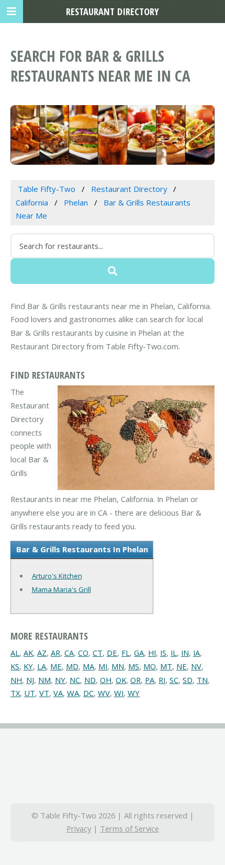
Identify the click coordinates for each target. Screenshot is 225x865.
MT (166, 666)
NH (16, 680)
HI (152, 652)
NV (196, 666)
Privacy (78, 828)
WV (104, 693)
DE (112, 652)
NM (44, 680)
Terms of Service (129, 828)
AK (28, 652)
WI (118, 693)
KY (28, 666)
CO (83, 652)
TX (15, 693)
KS (14, 666)
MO (149, 666)
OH (105, 680)
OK (121, 680)
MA (88, 666)
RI (162, 680)
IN (185, 652)
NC (75, 680)
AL (14, 652)
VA (58, 693)
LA (41, 666)
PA (149, 680)
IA (196, 652)
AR (55, 652)
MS (133, 666)
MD (72, 666)
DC (88, 693)
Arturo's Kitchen (57, 576)
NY (60, 680)
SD (188, 680)
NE (181, 666)
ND (90, 680)
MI (102, 666)
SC (174, 680)
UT (29, 693)
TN (202, 680)
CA (69, 652)
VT (44, 693)
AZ (42, 652)
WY (134, 693)
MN (117, 666)
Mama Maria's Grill (61, 589)
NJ (30, 680)
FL (125, 652)
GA (139, 652)
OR (135, 680)
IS (163, 652)
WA (73, 693)
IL (174, 652)
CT (98, 652)
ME (56, 666)
